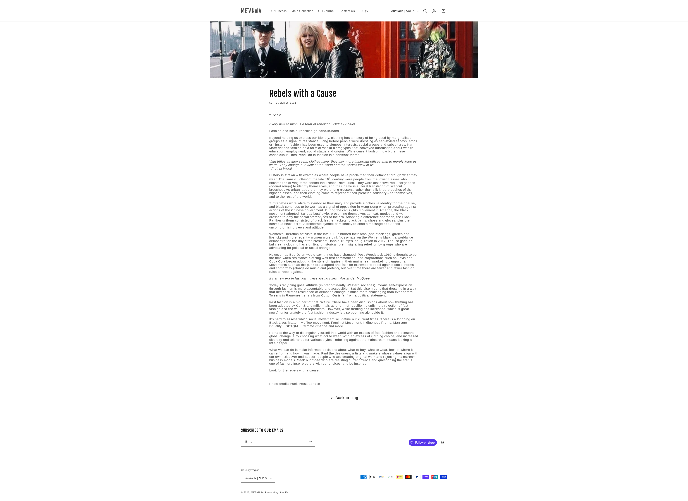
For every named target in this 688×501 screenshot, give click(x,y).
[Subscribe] (310, 442)
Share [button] (277, 114)
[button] (425, 11)
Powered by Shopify (276, 492)
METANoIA (257, 492)
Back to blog (346, 398)
